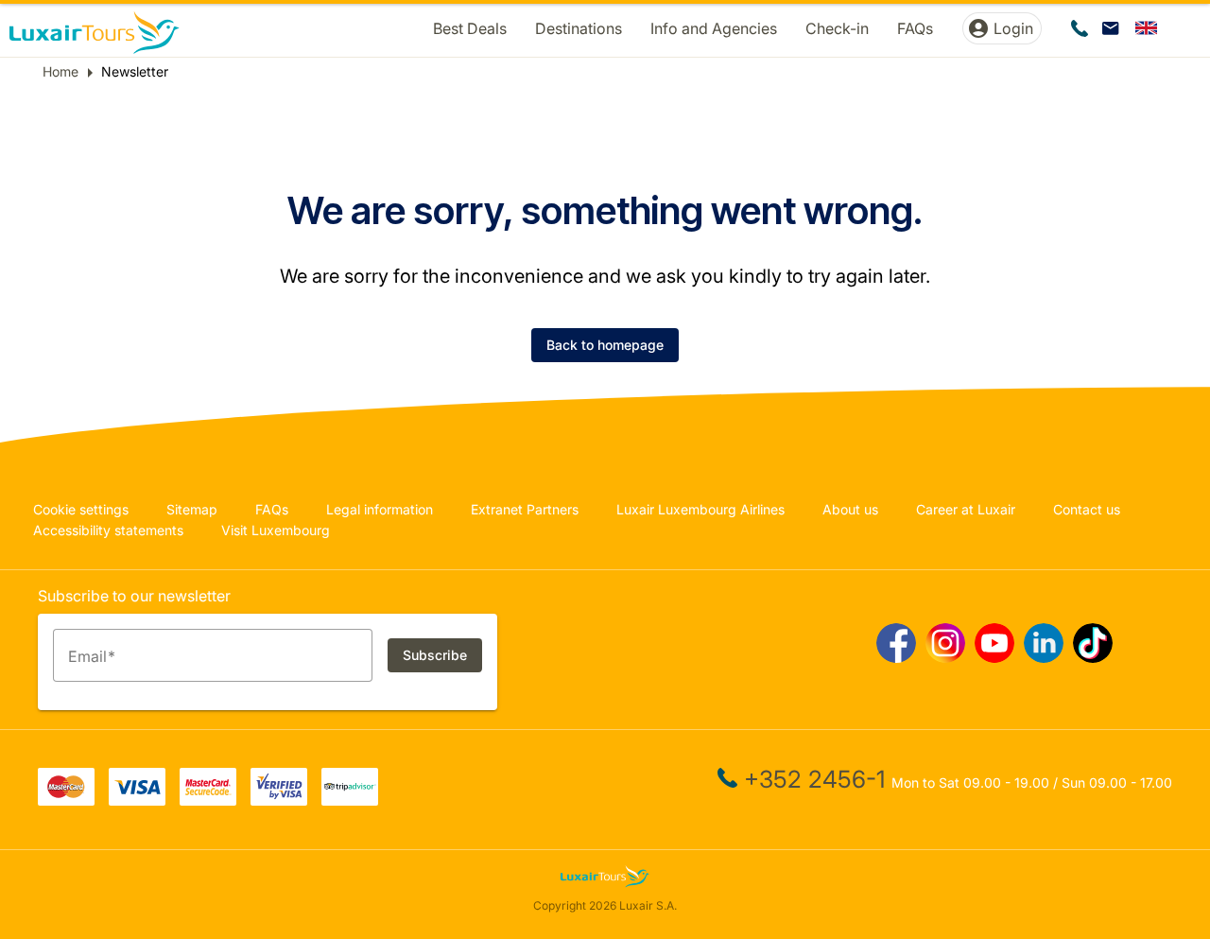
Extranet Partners (525, 509)
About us (850, 509)
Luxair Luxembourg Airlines (700, 509)
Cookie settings (81, 509)
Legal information (379, 509)
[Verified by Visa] (279, 800)
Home (60, 71)
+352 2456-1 (814, 779)
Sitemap (191, 509)
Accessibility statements (108, 530)
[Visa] (137, 800)
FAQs (271, 509)
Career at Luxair (965, 509)
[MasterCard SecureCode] (208, 800)
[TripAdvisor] (349, 800)
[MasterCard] (66, 800)
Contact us (1086, 509)
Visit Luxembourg (275, 530)
